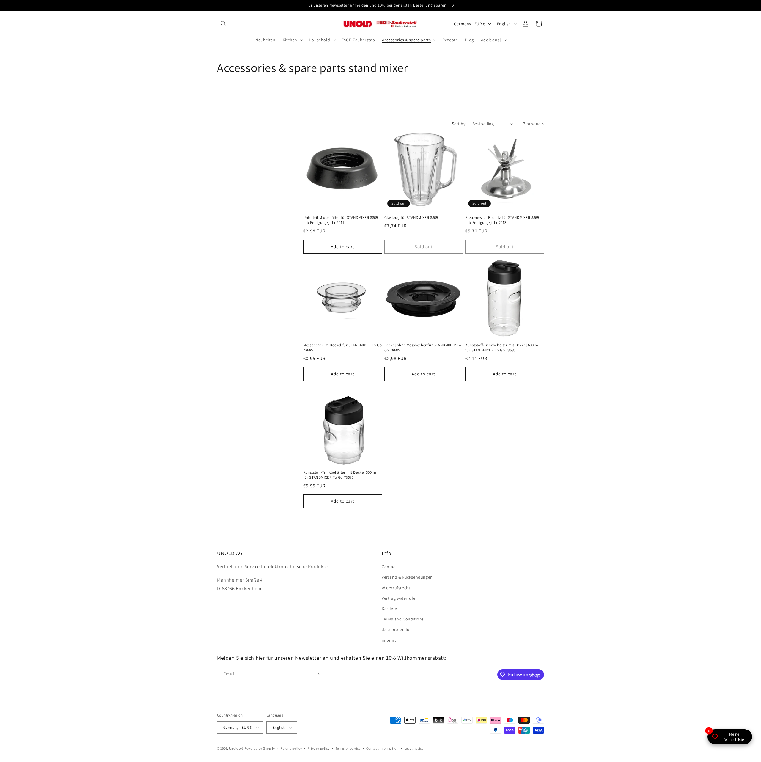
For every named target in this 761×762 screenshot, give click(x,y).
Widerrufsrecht (396, 587)
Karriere (389, 608)
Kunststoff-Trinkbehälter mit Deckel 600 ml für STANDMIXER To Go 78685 (502, 348)
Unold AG (236, 748)
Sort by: (459, 123)
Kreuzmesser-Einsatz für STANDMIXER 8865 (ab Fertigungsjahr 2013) (502, 220)
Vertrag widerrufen (400, 598)
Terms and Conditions (403, 619)
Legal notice (413, 748)
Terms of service (348, 748)
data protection (397, 629)
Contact (389, 566)
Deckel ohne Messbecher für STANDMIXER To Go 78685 (422, 348)
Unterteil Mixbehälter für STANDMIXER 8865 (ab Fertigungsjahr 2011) (340, 220)
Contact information (382, 748)
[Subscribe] (317, 674)
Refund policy (291, 748)
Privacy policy (319, 748)
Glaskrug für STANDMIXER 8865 (411, 217)
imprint (389, 640)
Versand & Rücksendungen (407, 577)
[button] (223, 23)
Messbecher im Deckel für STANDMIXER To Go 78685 (342, 348)
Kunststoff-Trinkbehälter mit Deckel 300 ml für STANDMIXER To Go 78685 (340, 475)
